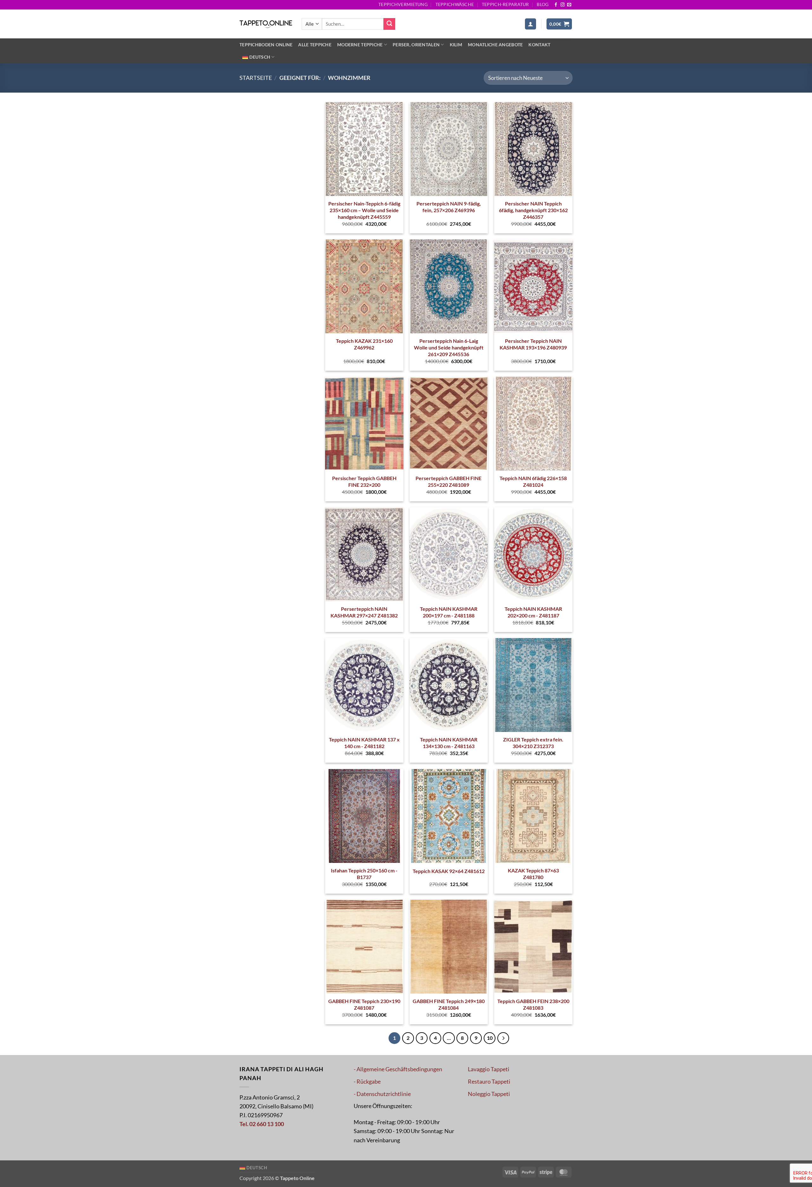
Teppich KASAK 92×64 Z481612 (449, 871)
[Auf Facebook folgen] (556, 5)
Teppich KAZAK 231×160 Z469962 (364, 344)
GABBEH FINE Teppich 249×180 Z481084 (449, 1004)
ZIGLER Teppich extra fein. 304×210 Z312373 (533, 742)
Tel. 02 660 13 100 (261, 1124)
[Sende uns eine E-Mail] (569, 5)
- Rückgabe (367, 1081)
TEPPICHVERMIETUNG (403, 4)
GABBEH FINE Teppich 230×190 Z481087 (364, 1004)
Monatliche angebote (495, 44)
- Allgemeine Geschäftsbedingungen (398, 1069)
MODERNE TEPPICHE (360, 44)
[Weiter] (503, 1038)
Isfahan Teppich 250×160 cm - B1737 (364, 873)
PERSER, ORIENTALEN (416, 44)
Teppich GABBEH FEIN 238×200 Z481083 (533, 1004)
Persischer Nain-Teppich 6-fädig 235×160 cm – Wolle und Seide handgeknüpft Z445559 (364, 209)
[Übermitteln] (389, 24)
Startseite (255, 78)
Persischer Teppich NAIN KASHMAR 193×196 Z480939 (533, 344)
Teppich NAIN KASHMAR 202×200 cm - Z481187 (533, 612)
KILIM (456, 44)
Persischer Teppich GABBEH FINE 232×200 (364, 481)
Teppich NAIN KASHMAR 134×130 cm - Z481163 (448, 742)
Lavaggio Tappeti (488, 1069)
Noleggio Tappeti (489, 1094)
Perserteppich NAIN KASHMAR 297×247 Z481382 (364, 612)
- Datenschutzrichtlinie (382, 1094)
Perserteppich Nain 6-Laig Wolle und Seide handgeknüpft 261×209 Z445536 (448, 347)
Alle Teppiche (314, 44)
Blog (542, 4)
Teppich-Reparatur (505, 4)
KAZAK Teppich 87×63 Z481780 (533, 873)
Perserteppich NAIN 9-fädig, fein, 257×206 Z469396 (448, 206)
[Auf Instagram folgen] (562, 5)
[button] (530, 24)
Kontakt (539, 44)
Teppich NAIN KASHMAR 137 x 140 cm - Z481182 (364, 742)
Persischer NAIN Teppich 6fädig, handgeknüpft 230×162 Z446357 (533, 209)
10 (490, 1038)
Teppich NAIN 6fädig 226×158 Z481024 (533, 481)
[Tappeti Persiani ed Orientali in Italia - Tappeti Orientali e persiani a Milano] (265, 24)
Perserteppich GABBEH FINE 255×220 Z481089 (448, 481)
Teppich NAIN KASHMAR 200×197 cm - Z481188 (448, 612)
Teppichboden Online (265, 44)
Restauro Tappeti (489, 1081)
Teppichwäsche (454, 4)
